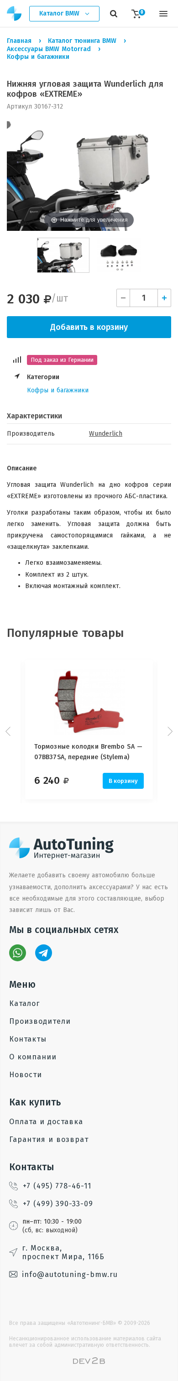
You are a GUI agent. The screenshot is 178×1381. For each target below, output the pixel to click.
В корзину (123, 780)
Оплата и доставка (46, 1121)
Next (169, 731)
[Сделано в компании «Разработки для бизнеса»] (89, 1362)
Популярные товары (65, 633)
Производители (40, 1021)
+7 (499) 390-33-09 (58, 1203)
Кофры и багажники (58, 390)
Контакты (28, 1039)
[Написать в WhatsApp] (17, 952)
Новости (25, 1074)
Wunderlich (105, 434)
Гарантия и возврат (49, 1139)
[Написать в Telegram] (43, 952)
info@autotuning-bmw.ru (70, 1274)
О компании (33, 1057)
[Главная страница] (14, 13)
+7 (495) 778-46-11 (57, 1186)
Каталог (24, 1003)
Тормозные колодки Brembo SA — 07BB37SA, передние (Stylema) (88, 752)
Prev (9, 731)
